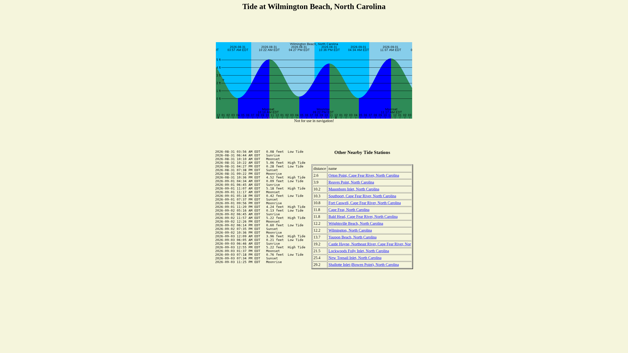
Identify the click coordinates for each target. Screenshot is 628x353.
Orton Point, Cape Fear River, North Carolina (363, 175)
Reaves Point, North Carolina (351, 182)
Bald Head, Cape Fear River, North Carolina (363, 216)
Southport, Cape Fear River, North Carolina (362, 196)
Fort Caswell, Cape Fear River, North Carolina (364, 203)
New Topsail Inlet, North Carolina (354, 258)
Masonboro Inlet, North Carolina (353, 189)
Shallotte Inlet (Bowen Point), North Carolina (363, 265)
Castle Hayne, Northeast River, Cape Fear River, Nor (369, 244)
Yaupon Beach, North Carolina (352, 237)
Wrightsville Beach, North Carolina (355, 223)
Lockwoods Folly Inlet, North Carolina (358, 251)
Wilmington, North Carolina (350, 230)
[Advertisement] (314, 27)
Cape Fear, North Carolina (348, 210)
